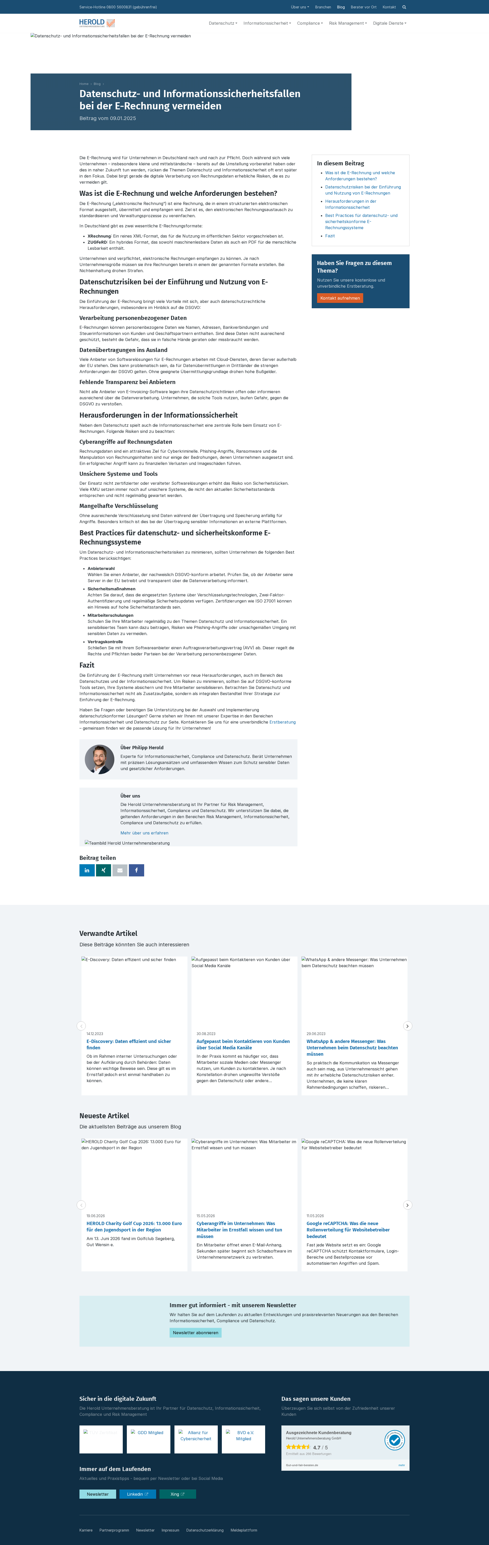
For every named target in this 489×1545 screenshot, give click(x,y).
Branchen (323, 7)
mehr (402, 1465)
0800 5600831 (118, 7)
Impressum (170, 1530)
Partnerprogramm (114, 1530)
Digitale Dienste (388, 23)
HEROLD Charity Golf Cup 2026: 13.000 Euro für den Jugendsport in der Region (134, 1226)
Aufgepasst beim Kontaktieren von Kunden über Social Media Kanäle (243, 1044)
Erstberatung (282, 722)
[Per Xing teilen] (103, 870)
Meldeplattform (244, 1530)
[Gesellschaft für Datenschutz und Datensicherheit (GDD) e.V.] (148, 1439)
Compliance (308, 23)
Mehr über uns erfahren (144, 832)
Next (407, 1026)
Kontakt (389, 7)
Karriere (85, 1530)
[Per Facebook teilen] (136, 870)
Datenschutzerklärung (205, 1530)
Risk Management (346, 23)
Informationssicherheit (265, 23)
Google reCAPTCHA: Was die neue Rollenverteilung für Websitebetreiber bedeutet (348, 1230)
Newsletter (98, 1494)
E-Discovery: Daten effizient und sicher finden (129, 1044)
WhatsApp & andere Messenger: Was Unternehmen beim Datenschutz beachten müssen (352, 1048)
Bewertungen (318, 1453)
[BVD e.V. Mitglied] (243, 1439)
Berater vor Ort (364, 7)
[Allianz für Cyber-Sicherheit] (196, 1439)
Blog (341, 7)
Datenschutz (221, 23)
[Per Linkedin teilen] (87, 870)
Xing (175, 1494)
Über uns (298, 7)
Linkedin (135, 1494)
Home (83, 84)
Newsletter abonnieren (195, 1332)
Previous (81, 1026)
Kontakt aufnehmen (340, 298)
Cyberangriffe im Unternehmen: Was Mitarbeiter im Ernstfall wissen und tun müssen (239, 1230)
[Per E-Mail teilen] (120, 870)
